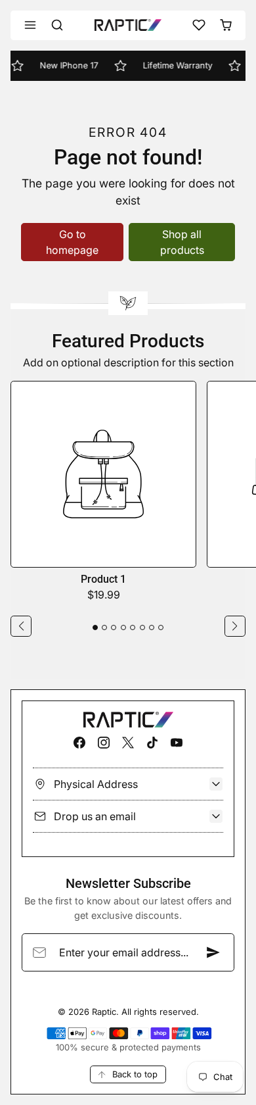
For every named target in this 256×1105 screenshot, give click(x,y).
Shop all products (182, 242)
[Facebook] (79, 742)
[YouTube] (177, 742)
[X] (128, 742)
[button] (30, 25)
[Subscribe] (213, 952)
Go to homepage (72, 242)
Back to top (135, 1074)
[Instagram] (103, 742)
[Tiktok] (152, 742)
